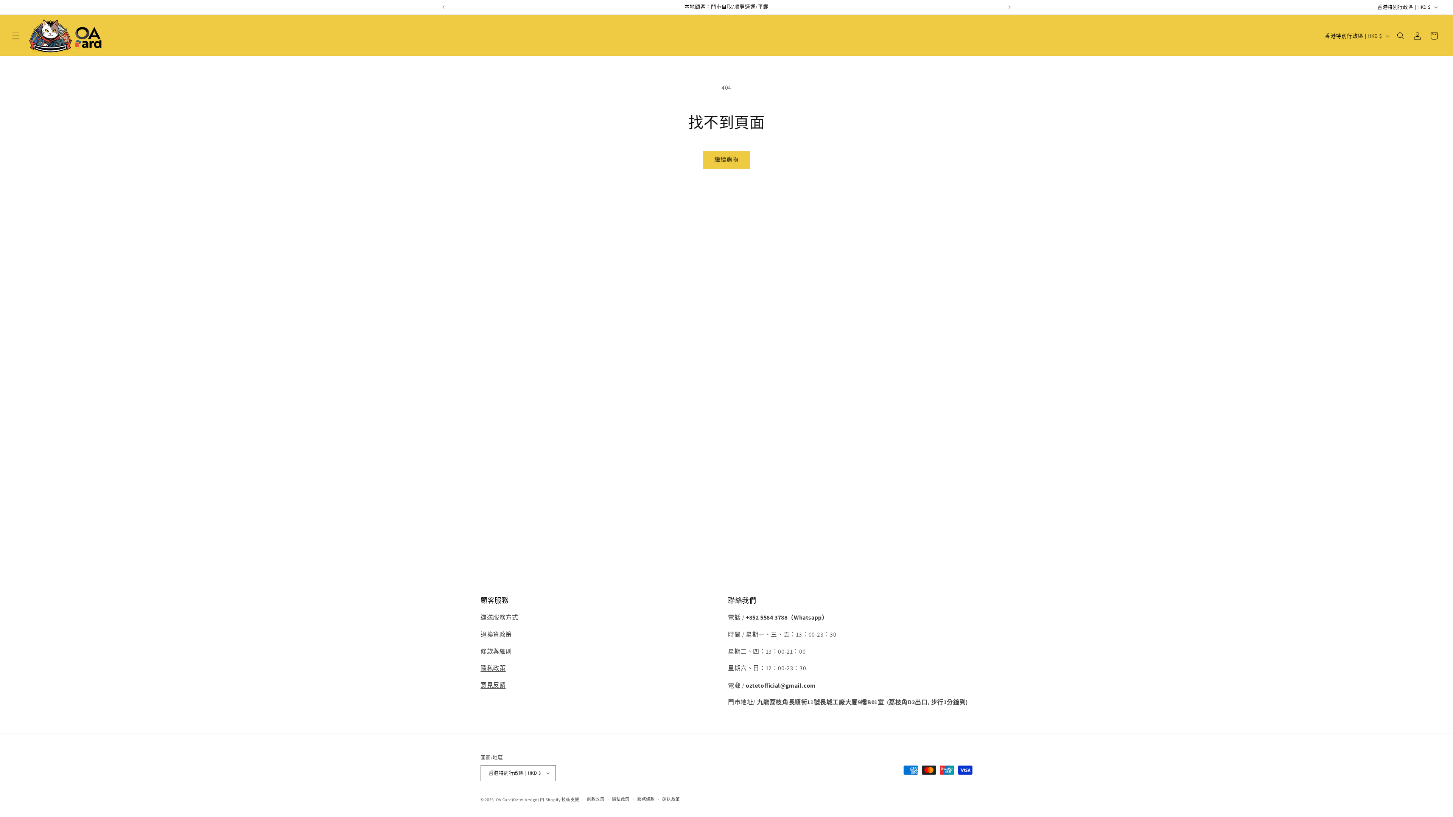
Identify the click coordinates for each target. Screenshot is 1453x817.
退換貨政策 (496, 634)
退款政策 (596, 799)
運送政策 (671, 799)
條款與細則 (496, 651)
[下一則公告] (1009, 7)
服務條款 (646, 799)
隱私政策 (493, 669)
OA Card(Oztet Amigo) (517, 799)
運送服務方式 (499, 617)
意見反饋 (493, 686)
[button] (16, 36)
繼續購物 (726, 159)
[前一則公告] (443, 7)
